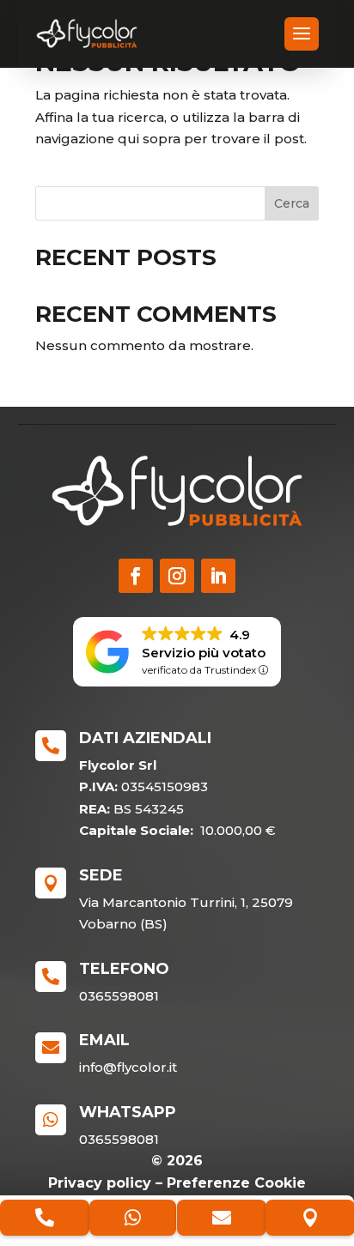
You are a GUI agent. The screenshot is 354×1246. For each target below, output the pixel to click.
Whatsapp (127, 1112)
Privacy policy (99, 1183)
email (104, 1040)
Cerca (291, 203)
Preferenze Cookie (236, 1183)
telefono (124, 968)
